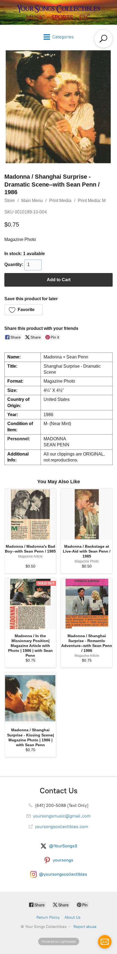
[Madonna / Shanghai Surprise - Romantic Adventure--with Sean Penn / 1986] (86, 604)
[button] (23, 309)
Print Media (60, 200)
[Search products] (103, 39)
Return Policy (48, 917)
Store (9, 200)
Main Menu (32, 200)
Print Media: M (92, 200)
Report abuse (85, 926)
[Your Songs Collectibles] (58, 12)
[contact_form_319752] (105, 942)
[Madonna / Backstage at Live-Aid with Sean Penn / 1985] (86, 514)
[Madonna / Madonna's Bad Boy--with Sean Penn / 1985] (30, 514)
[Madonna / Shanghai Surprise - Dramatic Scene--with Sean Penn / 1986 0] (58, 107)
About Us (72, 917)
